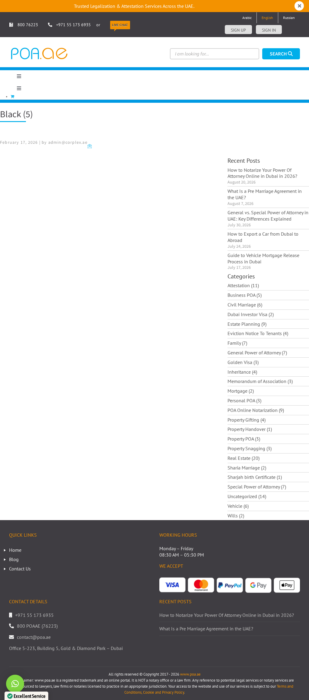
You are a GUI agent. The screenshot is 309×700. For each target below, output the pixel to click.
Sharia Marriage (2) (247, 468)
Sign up (238, 30)
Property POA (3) (244, 439)
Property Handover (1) (250, 429)
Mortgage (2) (241, 391)
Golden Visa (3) (243, 362)
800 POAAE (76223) (37, 626)
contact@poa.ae (34, 637)
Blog (14, 559)
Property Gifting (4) (247, 420)
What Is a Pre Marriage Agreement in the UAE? (265, 194)
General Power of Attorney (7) (257, 353)
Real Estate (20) (244, 458)
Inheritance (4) (242, 372)
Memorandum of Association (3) (260, 381)
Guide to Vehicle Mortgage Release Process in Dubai (263, 258)
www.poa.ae (190, 674)
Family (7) (237, 343)
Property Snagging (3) (250, 448)
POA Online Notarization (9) (256, 410)
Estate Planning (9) (247, 324)
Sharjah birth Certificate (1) (255, 477)
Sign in (269, 30)
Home (15, 550)
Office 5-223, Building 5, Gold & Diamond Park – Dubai (66, 648)
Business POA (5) (245, 295)
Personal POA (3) (244, 400)
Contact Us (20, 569)
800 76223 (27, 24)
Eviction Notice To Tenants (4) (258, 333)
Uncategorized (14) (247, 496)
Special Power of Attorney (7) (257, 487)
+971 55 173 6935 (73, 24)
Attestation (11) (243, 285)
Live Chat (120, 25)
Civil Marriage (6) (245, 305)
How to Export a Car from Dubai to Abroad (263, 237)
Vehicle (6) (238, 506)
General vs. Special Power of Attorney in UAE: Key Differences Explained (268, 215)
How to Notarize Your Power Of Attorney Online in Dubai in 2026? (262, 173)
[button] (15, 684)
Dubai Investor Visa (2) (251, 314)
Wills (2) (236, 516)
